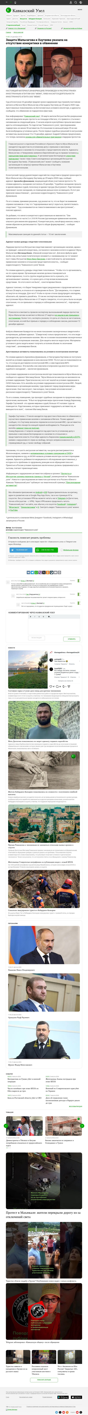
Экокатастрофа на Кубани (72, 28)
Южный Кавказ (43, 25)
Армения (40, 15)
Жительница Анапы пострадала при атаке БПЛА (61, 1080)
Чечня (24, 25)
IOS (45, 492)
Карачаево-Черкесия (58, 19)
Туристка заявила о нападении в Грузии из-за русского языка (16, 1369)
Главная (8, 32)
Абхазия (8, 15)
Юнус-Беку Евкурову (36, 259)
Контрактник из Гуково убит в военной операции (24, 1080)
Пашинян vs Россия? (44, 28)
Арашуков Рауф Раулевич (18, 1017)
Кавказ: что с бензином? (17, 28)
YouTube (14, 510)
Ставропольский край (13, 25)
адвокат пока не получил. (27, 428)
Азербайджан (31, 15)
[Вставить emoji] (49, 616)
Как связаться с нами (25, 1397)
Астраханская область (52, 15)
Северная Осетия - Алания (59, 22)
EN (11, 2)
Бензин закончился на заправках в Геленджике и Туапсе (59, 1141)
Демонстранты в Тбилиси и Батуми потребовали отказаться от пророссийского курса (24, 1143)
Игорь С (23, 581)
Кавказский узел (32, 116)
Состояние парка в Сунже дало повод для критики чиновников (34, 690)
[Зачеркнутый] (43, 616)
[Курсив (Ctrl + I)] (35, 616)
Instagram (71, 504)
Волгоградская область (68, 15)
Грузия (8, 19)
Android (38, 492)
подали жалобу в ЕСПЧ (69, 437)
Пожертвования (47, 1397)
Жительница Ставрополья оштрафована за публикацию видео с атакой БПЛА (40, 862)
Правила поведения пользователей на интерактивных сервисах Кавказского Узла (51, 1406)
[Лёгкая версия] (15, 3)
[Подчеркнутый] (39, 616)
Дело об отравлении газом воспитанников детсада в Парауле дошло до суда (63, 1100)
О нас (7, 1397)
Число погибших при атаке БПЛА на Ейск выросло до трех (23, 1089)
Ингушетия (23, 19)
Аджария (16, 15)
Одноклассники (28, 507)
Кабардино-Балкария (35, 19)
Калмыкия (46, 19)
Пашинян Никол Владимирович (21, 970)
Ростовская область (42, 22)
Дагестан (15, 19)
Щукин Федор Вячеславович (20, 1064)
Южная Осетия (32, 25)
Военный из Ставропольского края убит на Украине (62, 1089)
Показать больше (44, 1380)
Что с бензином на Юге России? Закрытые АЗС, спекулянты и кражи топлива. (68, 1370)
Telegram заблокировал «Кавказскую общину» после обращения (32, 1342)
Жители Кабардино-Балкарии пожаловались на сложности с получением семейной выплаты (42, 793)
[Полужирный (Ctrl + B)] (30, 616)
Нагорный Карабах (12, 22)
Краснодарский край (73, 19)
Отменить (71, 639)
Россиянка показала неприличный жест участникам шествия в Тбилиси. (41, 1370)
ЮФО (51, 25)
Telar (27, 594)
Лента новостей (18, 32)
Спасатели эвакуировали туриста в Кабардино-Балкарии (31, 910)
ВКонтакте (14, 507)
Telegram (62, 498)
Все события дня (75, 1106)
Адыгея (23, 15)
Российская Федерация (27, 22)
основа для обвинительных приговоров (43, 137)
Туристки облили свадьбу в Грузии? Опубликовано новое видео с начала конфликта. (41, 1281)
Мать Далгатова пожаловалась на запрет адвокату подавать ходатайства (38, 741)
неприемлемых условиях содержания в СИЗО (51, 453)
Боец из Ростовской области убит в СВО (24, 1098)
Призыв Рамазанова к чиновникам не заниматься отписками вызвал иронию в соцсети (40, 846)
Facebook (61, 504)
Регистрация (37, 638)
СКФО (71, 22)
